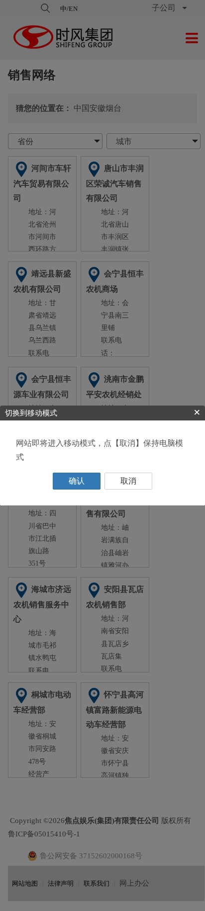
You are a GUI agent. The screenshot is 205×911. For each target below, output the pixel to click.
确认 (77, 481)
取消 (128, 481)
